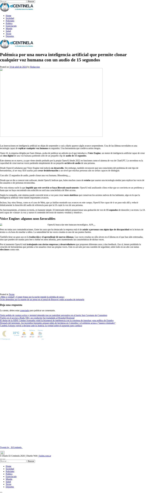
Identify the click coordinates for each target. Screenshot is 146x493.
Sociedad (10, 18)
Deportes (10, 36)
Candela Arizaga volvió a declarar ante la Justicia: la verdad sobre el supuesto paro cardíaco (41, 325)
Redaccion (35, 67)
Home (8, 15)
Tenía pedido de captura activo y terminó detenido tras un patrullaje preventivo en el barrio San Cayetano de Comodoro (53, 315)
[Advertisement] (73, 273)
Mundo (9, 28)
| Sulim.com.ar (44, 456)
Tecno (8, 33)
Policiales (10, 21)
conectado (24, 310)
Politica (9, 23)
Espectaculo (11, 26)
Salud (8, 31)
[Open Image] (69, 176)
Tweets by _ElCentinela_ (11, 447)
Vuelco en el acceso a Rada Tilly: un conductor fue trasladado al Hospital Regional (37, 318)
